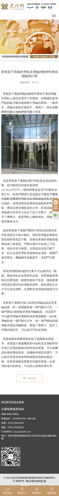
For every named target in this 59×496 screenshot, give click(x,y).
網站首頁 (30, 38)
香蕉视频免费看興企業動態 (15, 56)
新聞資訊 (42, 38)
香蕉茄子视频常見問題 (31, 42)
